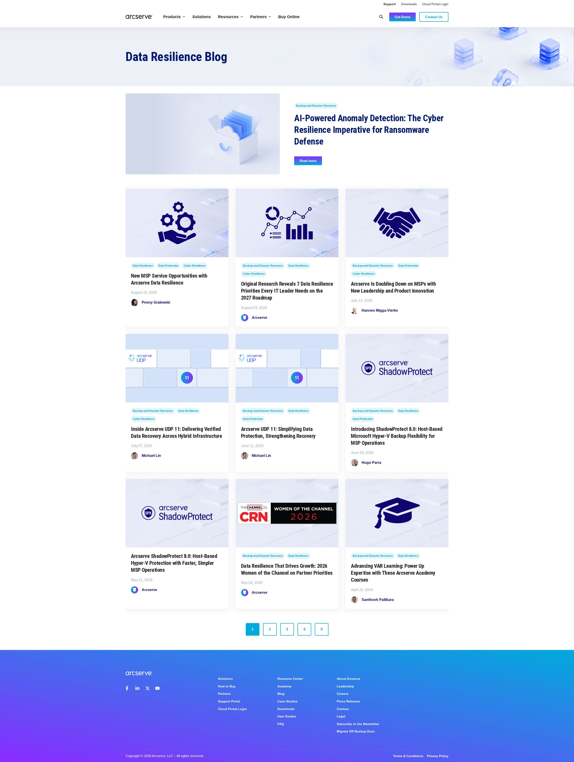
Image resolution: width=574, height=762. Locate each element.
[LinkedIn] (137, 688)
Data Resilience (143, 266)
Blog (281, 693)
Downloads (409, 4)
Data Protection (168, 266)
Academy (284, 686)
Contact (343, 709)
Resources (228, 17)
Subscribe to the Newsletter (358, 724)
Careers (342, 693)
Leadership (345, 686)
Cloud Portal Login (435, 4)
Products (172, 17)
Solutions (201, 17)
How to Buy (227, 686)
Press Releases (348, 701)
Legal (341, 716)
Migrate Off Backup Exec (356, 731)
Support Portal (229, 701)
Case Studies (287, 701)
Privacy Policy (437, 756)
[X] (147, 688)
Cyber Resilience (195, 266)
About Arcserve (348, 678)
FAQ (280, 724)
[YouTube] (157, 688)
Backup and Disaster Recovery (316, 106)
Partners (258, 17)
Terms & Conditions (408, 756)
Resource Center (290, 678)
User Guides (286, 716)
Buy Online (289, 17)
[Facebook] (128, 688)
